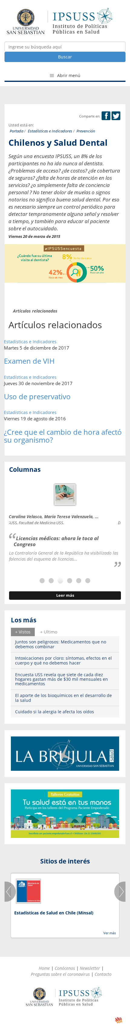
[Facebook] (106, 116)
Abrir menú (68, 75)
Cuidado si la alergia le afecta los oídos (54, 711)
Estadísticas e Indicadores (50, 131)
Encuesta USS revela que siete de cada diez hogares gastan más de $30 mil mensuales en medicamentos (61, 679)
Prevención (85, 131)
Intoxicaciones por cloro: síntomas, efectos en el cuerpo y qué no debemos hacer (63, 660)
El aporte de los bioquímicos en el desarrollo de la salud (63, 697)
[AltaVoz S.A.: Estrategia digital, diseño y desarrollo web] (118, 1020)
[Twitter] (116, 116)
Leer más (65, 595)
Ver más (109, 933)
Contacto (103, 974)
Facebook (106, 115)
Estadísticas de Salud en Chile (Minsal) (53, 913)
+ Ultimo (48, 632)
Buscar (65, 57)
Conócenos (65, 968)
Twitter (116, 115)
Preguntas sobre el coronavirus (60, 974)
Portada (16, 131)
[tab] (23, 632)
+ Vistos (23, 632)
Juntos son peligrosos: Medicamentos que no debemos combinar (60, 644)
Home (44, 968)
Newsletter (90, 968)
